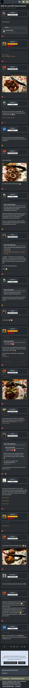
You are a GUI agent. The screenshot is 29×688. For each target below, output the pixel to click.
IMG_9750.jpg (5, 54)
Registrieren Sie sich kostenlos (13, 657)
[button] (27, 2)
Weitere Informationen (8, 686)
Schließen (17, 686)
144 (17, 646)
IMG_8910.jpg (13, 252)
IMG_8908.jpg (7, 250)
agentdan (15, 361)
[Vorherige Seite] (4, 647)
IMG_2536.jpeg (5, 423)
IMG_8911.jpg (20, 252)
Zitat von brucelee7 (10, 204)
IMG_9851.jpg (5, 525)
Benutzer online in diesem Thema (10, 670)
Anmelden (21, 662)
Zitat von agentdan (9, 245)
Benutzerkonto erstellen (10, 662)
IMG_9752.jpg (5, 56)
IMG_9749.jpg (12, 56)
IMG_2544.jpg (5, 497)
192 (22, 646)
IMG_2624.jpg (5, 500)
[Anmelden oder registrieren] (23, 2)
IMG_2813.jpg (5, 503)
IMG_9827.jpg (5, 356)
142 (11, 646)
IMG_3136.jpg (19, 421)
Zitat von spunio (9, 289)
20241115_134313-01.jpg (8, 117)
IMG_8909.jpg (7, 252)
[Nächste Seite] (24, 647)
